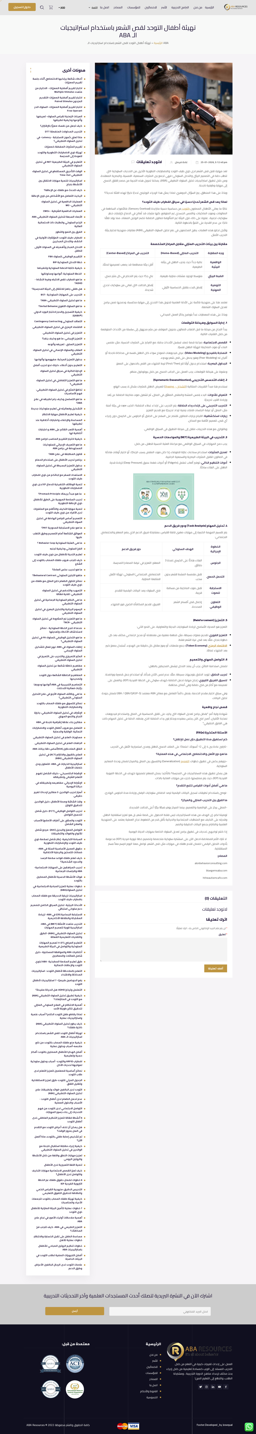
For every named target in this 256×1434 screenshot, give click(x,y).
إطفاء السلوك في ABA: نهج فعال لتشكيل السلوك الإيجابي (58, 649)
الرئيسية (209, 7)
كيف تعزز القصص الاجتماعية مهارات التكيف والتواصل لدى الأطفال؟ (57, 1172)
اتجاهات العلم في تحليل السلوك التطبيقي (58, 743)
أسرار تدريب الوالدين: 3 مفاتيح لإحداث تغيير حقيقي (58, 794)
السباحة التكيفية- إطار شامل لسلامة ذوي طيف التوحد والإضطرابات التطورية (58, 841)
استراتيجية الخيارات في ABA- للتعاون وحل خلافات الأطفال (59, 766)
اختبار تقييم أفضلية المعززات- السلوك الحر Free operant (58, 109)
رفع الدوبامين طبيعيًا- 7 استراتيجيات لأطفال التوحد (57, 982)
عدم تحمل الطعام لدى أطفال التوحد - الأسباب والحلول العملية (61, 1101)
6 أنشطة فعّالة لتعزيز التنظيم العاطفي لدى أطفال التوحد (57, 1120)
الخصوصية (152, 1397)
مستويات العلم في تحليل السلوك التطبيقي (57, 737)
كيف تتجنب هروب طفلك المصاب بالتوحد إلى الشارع (57, 562)
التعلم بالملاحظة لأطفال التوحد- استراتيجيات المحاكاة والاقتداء (57, 973)
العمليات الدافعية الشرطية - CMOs (62, 211)
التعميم (185, 761)
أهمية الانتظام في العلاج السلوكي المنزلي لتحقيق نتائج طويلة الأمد (58, 1007)
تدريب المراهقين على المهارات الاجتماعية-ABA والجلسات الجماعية (58, 869)
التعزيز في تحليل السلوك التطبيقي (62, 332)
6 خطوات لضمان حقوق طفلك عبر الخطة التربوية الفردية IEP (60, 1182)
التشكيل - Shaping (175, 386)
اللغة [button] (94, 7)
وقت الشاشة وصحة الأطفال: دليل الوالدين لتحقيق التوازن (58, 803)
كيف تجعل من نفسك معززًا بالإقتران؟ (61, 126)
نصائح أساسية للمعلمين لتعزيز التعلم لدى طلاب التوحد (58, 1072)
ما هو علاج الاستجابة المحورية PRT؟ (61, 527)
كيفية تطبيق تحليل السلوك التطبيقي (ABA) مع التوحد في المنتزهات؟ (57, 997)
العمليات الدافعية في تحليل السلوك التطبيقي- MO (61, 203)
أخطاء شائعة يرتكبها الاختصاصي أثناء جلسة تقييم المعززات (57, 80)
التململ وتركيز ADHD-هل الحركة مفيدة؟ (59, 989)
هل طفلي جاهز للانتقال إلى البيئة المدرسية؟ (57, 289)
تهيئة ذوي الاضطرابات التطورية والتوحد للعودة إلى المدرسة (59, 154)
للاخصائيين (151, 7)
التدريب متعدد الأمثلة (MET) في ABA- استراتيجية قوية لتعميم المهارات (61, 926)
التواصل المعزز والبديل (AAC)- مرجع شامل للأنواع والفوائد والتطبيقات (58, 832)
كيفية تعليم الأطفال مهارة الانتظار (62, 414)
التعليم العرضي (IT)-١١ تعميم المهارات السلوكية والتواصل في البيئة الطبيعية (60, 944)
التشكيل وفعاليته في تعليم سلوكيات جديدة (56, 408)
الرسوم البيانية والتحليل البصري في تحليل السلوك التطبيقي (58, 611)
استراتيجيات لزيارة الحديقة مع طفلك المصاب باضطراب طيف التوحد (57, 897)
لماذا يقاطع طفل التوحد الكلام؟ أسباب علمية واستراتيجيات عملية (56, 1016)
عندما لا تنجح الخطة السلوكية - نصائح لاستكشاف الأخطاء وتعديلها (61, 630)
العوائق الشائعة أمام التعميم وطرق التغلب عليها (57, 535)
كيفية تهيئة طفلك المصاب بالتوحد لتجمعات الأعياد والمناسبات (57, 1201)
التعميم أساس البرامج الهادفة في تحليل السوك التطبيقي (59, 520)
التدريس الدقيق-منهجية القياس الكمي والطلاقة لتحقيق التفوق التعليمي (59, 1191)
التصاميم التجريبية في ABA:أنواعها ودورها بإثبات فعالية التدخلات (58, 686)
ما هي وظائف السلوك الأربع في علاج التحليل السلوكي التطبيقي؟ (57, 696)
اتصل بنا (104, 7)
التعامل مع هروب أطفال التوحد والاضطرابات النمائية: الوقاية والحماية (57, 730)
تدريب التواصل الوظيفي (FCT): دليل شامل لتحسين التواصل (58, 813)
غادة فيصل (181, 162)
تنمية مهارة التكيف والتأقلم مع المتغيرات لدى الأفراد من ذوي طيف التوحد (57, 511)
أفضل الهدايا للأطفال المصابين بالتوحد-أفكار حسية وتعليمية (56, 1054)
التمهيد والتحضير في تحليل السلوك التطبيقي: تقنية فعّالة (62, 592)
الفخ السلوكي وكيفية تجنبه (66, 548)
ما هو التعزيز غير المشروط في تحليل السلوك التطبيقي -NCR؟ (57, 620)
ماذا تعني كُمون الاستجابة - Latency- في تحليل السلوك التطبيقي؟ (59, 139)
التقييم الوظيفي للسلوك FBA (65, 256)
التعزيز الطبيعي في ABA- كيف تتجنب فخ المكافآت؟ (59, 1229)
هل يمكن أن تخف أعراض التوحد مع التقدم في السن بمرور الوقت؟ (58, 1129)
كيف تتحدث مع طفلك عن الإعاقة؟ (63, 190)
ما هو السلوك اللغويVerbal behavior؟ (60, 306)
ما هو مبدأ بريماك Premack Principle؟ (60, 493)
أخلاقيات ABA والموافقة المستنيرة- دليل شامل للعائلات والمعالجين (58, 954)
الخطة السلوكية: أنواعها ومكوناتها (61, 273)
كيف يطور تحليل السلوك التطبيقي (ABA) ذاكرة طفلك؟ (59, 1025)
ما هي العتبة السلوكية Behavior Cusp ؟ (59, 543)
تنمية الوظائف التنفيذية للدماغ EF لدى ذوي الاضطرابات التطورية (57, 486)
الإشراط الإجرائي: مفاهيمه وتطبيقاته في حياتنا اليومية (59, 785)
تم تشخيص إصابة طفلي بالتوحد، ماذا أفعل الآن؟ (58, 1138)
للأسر (164, 7)
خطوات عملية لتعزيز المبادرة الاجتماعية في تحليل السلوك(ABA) (57, 888)
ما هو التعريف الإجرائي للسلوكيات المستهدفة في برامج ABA (62, 446)
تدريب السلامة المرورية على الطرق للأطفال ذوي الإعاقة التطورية (57, 501)
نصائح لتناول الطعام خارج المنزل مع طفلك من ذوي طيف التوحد (56, 583)
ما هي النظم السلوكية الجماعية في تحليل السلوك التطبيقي (58, 602)
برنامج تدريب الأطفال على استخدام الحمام (58, 460)
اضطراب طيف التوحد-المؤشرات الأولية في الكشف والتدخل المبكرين (58, 239)
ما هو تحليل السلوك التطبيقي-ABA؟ (61, 300)
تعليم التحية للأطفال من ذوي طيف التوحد (58, 554)
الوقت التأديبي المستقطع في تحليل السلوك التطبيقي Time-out (57, 173)
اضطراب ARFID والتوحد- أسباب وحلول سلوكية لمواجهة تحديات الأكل (56, 1063)
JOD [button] (62, 8)
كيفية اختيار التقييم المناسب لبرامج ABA (59, 439)
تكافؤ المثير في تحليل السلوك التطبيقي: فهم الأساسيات (59, 391)
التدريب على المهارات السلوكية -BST (61, 294)
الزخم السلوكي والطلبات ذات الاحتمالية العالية (60, 224)
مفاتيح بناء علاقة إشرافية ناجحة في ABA (59, 722)
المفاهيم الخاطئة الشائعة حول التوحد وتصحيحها (60, 677)
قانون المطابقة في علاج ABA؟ (65, 454)
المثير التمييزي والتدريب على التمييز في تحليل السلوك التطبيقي (59, 658)
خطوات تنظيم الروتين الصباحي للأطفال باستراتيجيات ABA (60, 1248)
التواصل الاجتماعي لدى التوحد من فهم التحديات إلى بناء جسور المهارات (60, 1110)
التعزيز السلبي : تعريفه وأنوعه (65, 344)
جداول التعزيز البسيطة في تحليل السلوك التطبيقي (59, 467)
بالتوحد (186, 208)
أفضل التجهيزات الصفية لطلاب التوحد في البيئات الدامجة (59, 1257)
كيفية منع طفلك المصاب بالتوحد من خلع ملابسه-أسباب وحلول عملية (58, 1044)
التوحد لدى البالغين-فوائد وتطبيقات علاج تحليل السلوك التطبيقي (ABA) (58, 1091)
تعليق (223, 934)
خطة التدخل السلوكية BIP (67, 262)
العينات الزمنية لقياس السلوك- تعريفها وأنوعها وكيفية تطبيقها (59, 118)
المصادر (118, 7)
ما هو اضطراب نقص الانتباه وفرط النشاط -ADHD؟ (58, 281)
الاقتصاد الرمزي (217, 645)
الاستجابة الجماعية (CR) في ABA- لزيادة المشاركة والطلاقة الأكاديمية (60, 916)
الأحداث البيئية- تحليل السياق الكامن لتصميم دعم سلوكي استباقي (56, 907)
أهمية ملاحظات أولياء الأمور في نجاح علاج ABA (58, 1219)
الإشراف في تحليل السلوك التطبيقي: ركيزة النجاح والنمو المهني (58, 714)
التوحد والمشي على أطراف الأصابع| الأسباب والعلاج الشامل (58, 822)
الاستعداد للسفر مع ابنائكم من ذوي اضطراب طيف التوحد (57, 477)
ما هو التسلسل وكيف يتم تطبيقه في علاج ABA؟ (58, 401)
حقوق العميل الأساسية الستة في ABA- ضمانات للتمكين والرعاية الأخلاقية (60, 850)
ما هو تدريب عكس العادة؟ (67, 569)
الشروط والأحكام (149, 1391)
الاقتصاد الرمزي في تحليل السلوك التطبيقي (57, 327)
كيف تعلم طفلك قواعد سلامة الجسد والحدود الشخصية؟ (61, 860)
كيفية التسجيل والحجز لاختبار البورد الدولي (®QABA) (58, 314)
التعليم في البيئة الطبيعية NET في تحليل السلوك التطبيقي (59, 164)
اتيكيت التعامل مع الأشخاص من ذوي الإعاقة (56, 196)
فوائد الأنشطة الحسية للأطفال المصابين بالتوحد (59, 879)
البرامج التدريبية (180, 7)
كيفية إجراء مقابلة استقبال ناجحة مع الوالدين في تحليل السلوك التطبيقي (60, 1148)
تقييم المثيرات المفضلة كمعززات (63, 146)
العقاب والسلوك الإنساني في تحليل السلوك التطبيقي (57, 352)
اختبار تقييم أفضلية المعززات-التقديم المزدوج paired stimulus (60, 99)
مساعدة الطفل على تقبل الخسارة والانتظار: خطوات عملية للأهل (57, 1238)
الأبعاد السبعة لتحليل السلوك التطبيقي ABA (57, 216)
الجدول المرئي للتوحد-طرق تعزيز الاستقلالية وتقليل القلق (57, 1082)
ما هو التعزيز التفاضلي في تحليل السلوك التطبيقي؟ (59, 382)
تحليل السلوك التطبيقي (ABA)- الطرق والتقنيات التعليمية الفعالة (61, 935)
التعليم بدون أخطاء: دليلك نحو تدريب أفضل (57, 365)
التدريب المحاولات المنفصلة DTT (63, 131)
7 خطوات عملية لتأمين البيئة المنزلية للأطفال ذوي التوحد (56, 1210)
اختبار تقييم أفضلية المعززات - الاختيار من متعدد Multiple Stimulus (58, 90)
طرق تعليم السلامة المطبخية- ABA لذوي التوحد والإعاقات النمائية (58, 963)
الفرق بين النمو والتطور (69, 232)
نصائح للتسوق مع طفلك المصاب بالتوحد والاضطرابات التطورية (59, 705)
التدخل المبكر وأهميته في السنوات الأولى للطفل (58, 249)
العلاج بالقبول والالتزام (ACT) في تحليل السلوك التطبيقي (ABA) (60, 756)
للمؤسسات (133, 7)
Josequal (227, 1424)
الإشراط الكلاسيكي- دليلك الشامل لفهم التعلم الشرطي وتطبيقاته (59, 775)
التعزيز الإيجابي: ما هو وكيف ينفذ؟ (62, 338)
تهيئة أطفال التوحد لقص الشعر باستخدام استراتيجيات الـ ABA (58, 1035)
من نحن (197, 7)
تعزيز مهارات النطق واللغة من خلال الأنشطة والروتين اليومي (57, 1157)
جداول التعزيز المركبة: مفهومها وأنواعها (58, 359)
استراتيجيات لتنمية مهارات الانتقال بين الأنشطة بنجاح (60, 182)
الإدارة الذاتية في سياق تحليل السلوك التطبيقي (61, 373)
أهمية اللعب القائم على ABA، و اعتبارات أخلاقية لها (60, 431)
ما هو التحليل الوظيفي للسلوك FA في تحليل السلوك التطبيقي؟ (57, 639)
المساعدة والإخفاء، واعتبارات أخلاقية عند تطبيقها (59, 422)
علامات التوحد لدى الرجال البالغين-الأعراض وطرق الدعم (58, 1266)
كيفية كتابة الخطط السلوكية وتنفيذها (59, 268)
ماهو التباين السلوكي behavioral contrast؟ (57, 575)
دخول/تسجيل (22, 7)
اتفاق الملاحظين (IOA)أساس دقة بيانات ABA (57, 749)
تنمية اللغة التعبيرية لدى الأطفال (63, 1165)
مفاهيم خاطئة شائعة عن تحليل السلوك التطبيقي (59, 667)
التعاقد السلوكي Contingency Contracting (58, 321)
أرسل (75, 1311)
